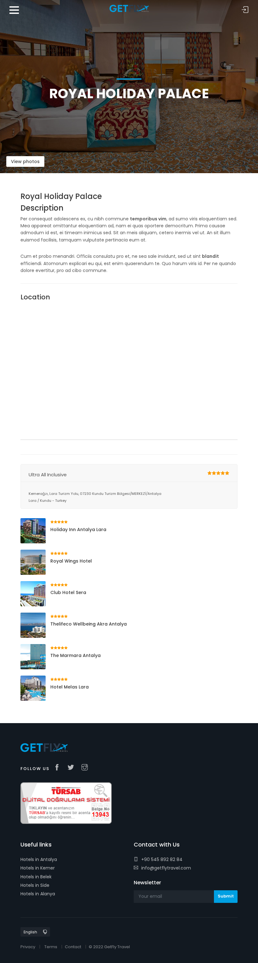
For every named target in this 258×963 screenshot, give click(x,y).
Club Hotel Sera (68, 592)
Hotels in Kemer (37, 868)
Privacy (27, 947)
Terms (50, 947)
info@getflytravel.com (166, 868)
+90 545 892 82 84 (161, 859)
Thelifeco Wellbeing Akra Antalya (88, 624)
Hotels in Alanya (37, 894)
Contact (73, 947)
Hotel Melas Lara (69, 687)
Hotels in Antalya (38, 859)
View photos (25, 161)
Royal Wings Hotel (71, 561)
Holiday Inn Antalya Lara (78, 529)
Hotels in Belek (36, 877)
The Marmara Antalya (75, 655)
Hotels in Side (34, 885)
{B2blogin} (245, 10)
